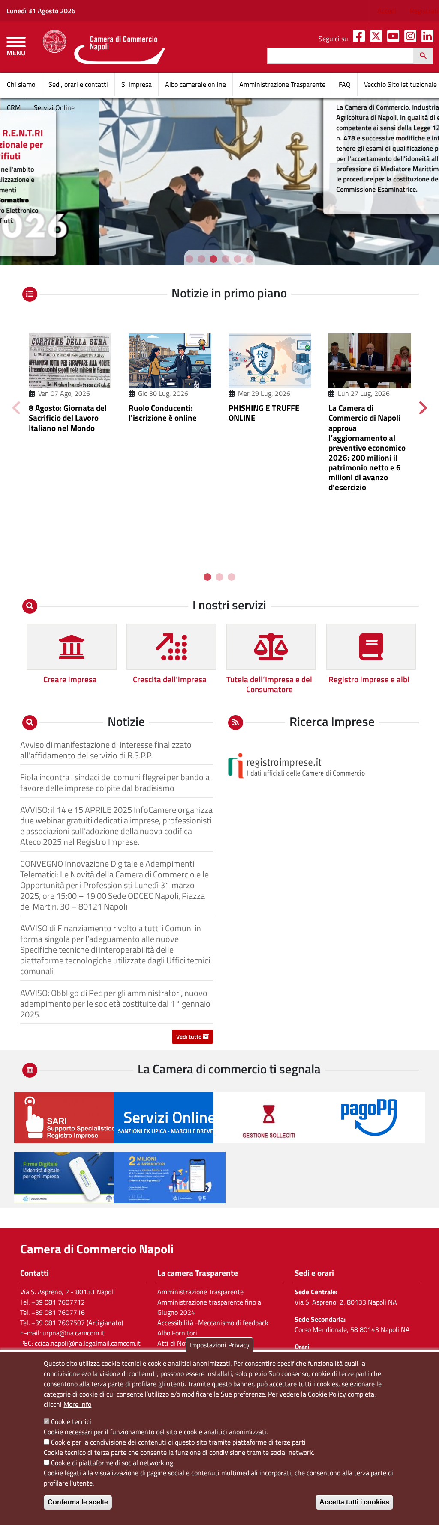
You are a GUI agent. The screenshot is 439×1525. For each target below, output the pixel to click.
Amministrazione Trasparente (282, 84)
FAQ (345, 84)
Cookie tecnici (71, 1421)
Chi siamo (21, 84)
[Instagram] (412, 38)
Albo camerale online (195, 84)
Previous (17, 407)
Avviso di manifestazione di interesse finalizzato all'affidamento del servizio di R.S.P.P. (106, 750)
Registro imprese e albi (368, 679)
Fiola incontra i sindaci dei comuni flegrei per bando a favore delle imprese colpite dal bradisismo (115, 782)
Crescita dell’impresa (170, 679)
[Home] (103, 47)
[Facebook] (360, 38)
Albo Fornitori (177, 1333)
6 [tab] (249, 259)
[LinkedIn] (429, 38)
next (422, 407)
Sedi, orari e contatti (78, 84)
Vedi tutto (189, 1036)
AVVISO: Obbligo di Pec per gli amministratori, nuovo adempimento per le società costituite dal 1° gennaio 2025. (115, 1003)
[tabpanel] (219, 179)
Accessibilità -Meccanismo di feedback (212, 1322)
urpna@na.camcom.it (73, 1333)
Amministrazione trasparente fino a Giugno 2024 (209, 1307)
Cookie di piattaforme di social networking (112, 1462)
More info (77, 1404)
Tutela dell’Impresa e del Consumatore (269, 684)
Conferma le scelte (78, 1502)
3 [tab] (213, 259)
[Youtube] (395, 38)
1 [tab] (189, 259)
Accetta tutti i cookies (354, 1502)
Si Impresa (136, 84)
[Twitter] (377, 38)
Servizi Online (54, 107)
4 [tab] (225, 259)
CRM (14, 107)
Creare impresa (70, 679)
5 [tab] (237, 259)
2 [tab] (201, 259)
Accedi (386, 11)
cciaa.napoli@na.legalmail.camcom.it (88, 1343)
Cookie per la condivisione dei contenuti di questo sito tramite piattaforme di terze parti (178, 1442)
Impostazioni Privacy (219, 1345)
